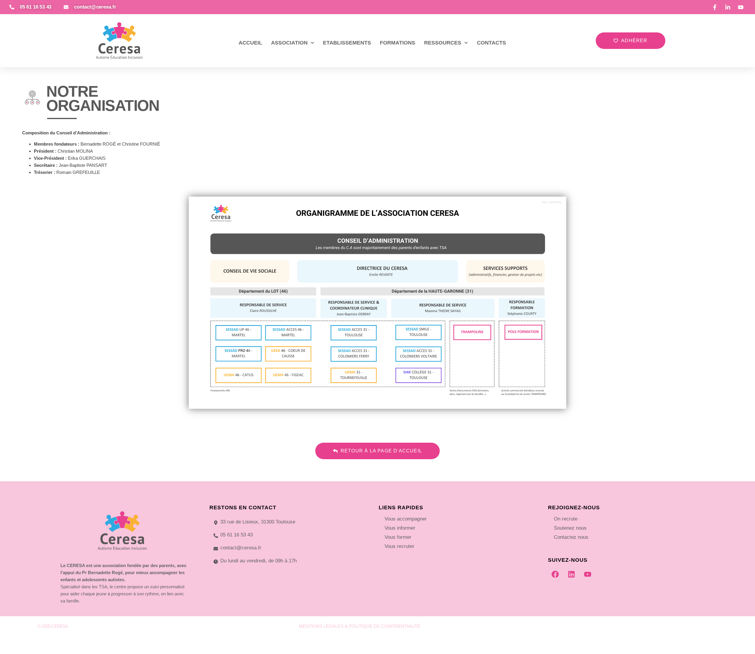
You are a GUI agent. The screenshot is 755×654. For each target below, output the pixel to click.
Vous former (398, 537)
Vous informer (400, 528)
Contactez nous (571, 537)
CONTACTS (491, 43)
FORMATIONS (397, 43)
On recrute (565, 519)
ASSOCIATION (289, 43)
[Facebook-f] (654, 628)
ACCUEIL (250, 43)
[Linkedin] (571, 574)
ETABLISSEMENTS (347, 43)
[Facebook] (555, 574)
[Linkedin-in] (667, 628)
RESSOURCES (442, 43)
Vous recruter (399, 546)
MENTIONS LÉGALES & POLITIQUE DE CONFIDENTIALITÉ (359, 626)
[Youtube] (587, 574)
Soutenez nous (570, 528)
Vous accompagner (406, 519)
